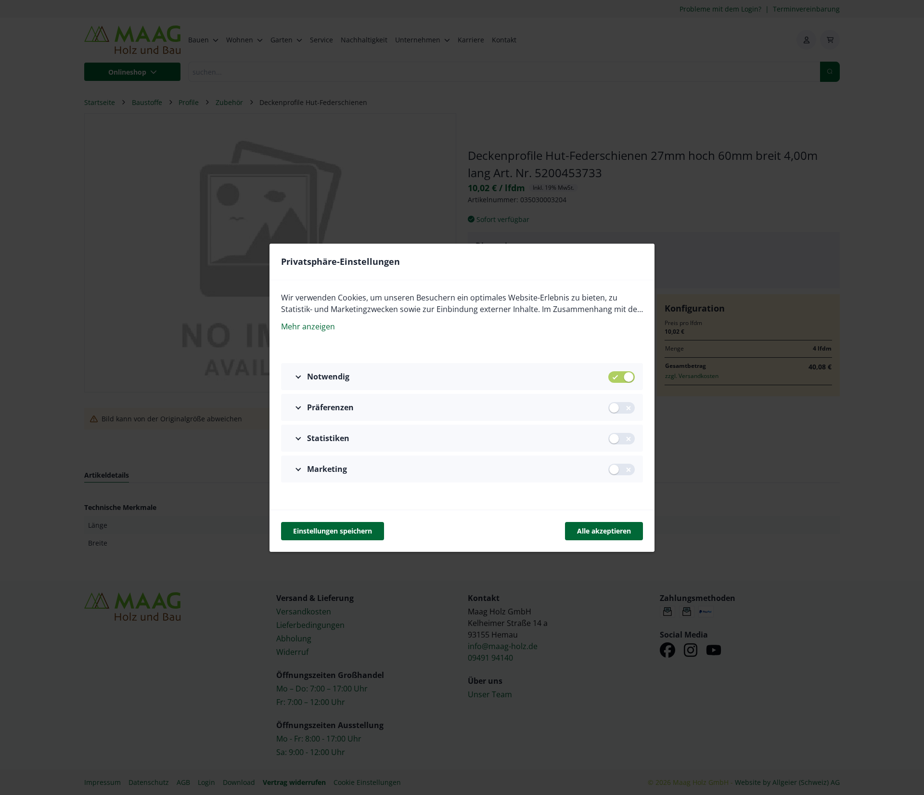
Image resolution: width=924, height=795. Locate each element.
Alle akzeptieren (604, 530)
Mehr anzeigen (308, 326)
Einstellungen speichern (332, 530)
